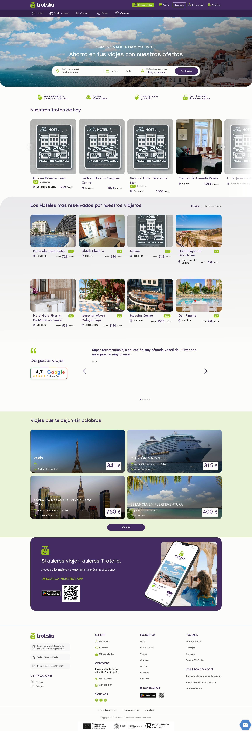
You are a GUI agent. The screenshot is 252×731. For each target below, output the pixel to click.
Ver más (126, 527)
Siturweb (39, 681)
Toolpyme (40, 686)
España (195, 206)
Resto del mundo (213, 206)
